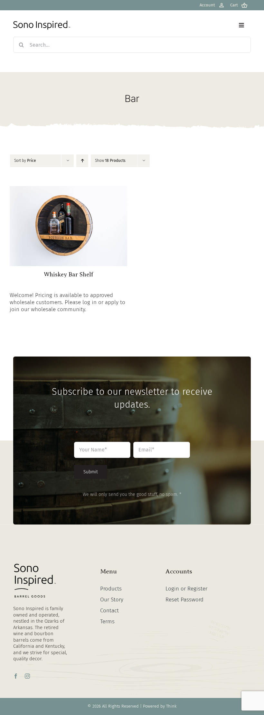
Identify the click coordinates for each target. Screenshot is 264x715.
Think (171, 706)
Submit (90, 472)
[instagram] (27, 676)
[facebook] (15, 676)
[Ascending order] (82, 160)
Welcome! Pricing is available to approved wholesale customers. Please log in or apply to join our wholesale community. (67, 302)
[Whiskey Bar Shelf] (68, 189)
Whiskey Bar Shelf (68, 274)
